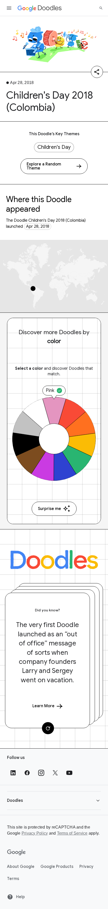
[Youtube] (69, 773)
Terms (13, 878)
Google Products (56, 866)
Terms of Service (72, 833)
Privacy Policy (35, 833)
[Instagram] (41, 773)
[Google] (16, 852)
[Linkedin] (13, 773)
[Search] (101, 8)
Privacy (86, 866)
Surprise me (49, 508)
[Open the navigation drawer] (9, 8)
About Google (20, 866)
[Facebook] (27, 773)
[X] (55, 773)
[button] (54, 800)
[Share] (97, 72)
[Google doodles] (39, 8)
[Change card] (48, 728)
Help (20, 896)
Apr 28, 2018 (37, 226)
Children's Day (54, 147)
